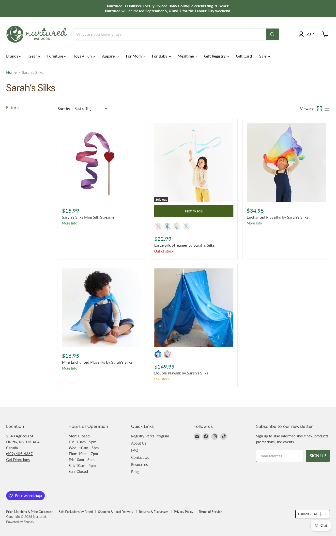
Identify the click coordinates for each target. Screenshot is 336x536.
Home (11, 72)
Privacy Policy (183, 512)
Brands (12, 56)
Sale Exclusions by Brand (76, 512)
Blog (135, 471)
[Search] (272, 34)
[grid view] (319, 108)
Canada (310, 514)
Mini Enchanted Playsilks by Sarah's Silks (97, 362)
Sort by (64, 109)
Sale (263, 56)
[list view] (326, 108)
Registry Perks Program (150, 436)
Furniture (55, 56)
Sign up (318, 455)
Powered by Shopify (20, 522)
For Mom (134, 56)
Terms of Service (210, 512)
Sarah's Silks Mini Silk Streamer (89, 217)
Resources (139, 464)
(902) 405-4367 (19, 453)
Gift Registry (215, 56)
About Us (138, 443)
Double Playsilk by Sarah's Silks (181, 373)
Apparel (109, 56)
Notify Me (194, 210)
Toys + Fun (83, 56)
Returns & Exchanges (153, 512)
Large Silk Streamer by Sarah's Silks (184, 245)
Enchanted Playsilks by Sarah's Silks (277, 217)
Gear (33, 56)
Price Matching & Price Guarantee (29, 512)
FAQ (134, 450)
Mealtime (186, 56)
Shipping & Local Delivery (116, 512)
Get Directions (18, 459)
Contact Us (140, 457)
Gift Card (244, 56)
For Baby (160, 56)
